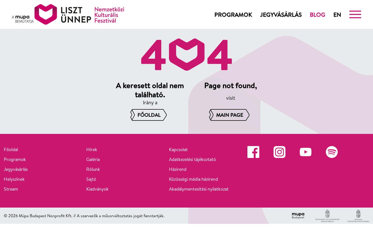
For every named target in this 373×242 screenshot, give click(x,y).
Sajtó (91, 179)
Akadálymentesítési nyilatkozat (199, 189)
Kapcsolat (178, 149)
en (337, 14)
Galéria (93, 159)
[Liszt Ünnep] (68, 14)
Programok (233, 14)
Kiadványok (97, 189)
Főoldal (11, 149)
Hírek (91, 149)
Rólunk (93, 169)
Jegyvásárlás (281, 14)
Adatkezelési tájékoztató (192, 159)
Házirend (178, 169)
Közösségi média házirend (193, 179)
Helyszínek (14, 179)
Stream (11, 189)
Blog (317, 14)
